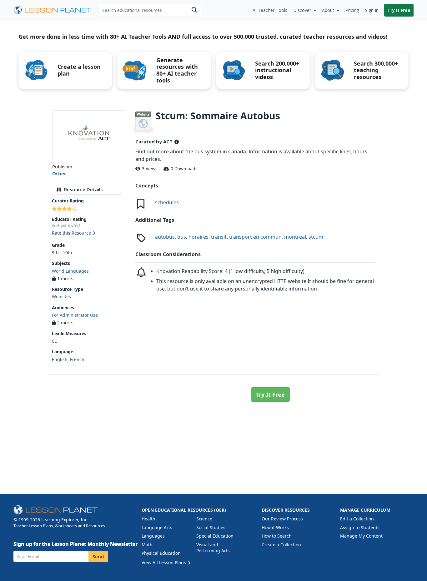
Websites (61, 297)
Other (59, 173)
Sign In (372, 10)
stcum (316, 236)
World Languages (70, 271)
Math (147, 545)
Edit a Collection (357, 519)
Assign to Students (359, 527)
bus (181, 236)
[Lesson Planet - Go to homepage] (55, 10)
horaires (198, 236)
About (328, 10)
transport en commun (255, 236)
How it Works (275, 527)
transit (219, 236)
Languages (153, 536)
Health (148, 519)
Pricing (352, 10)
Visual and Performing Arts (213, 548)
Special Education (215, 536)
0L (54, 341)
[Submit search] (194, 10)
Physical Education (161, 553)
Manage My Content (361, 536)
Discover (302, 10)
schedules (167, 202)
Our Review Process (282, 519)
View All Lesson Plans (164, 562)
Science (204, 519)
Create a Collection (281, 545)
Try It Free (398, 10)
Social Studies (210, 527)
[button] (89, 233)
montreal (295, 236)
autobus (165, 236)
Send (98, 556)
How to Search (277, 536)
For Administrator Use (75, 315)
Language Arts (157, 527)
